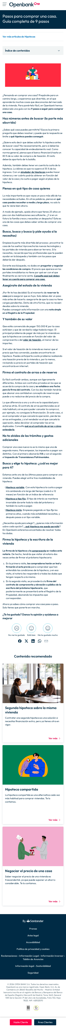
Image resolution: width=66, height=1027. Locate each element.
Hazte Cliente (21, 1022)
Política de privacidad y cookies (33, 949)
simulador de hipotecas (33, 172)
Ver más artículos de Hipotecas (19, 36)
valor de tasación (32, 339)
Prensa (33, 928)
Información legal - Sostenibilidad (33, 966)
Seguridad (33, 972)
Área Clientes (45, 1022)
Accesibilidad (33, 942)
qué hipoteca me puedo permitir (42, 526)
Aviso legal (33, 935)
